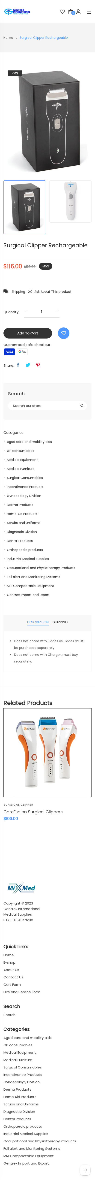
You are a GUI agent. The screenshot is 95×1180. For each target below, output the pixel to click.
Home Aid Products (22, 513)
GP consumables (20, 450)
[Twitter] (28, 365)
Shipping (18, 291)
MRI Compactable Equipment (30, 586)
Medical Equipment (22, 459)
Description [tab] (38, 622)
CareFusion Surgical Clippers (33, 812)
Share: (8, 365)
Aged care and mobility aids (29, 441)
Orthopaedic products (25, 550)
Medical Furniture (21, 468)
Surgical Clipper (18, 804)
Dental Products (20, 541)
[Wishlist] (63, 333)
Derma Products (20, 504)
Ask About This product (52, 291)
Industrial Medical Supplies (28, 559)
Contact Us (13, 977)
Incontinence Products (25, 486)
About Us (11, 969)
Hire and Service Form (21, 991)
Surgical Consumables (25, 477)
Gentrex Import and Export (28, 595)
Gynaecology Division (24, 495)
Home (8, 37)
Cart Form (12, 984)
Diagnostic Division (22, 531)
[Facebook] (18, 365)
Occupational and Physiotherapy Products (41, 568)
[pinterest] (38, 365)
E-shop (9, 962)
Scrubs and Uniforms (23, 522)
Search (9, 1014)
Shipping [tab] (60, 622)
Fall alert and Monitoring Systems (33, 577)
